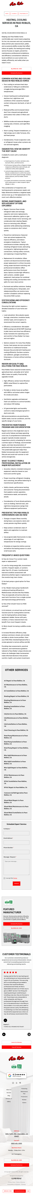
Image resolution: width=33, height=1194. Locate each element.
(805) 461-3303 (16, 1143)
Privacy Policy (11, 1182)
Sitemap (23, 1184)
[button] (28, 1191)
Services (9, 1092)
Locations (14, 13)
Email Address (8, 838)
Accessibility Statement (14, 1184)
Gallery (9, 1101)
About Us (8, 1089)
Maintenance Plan (24, 1092)
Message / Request (10, 857)
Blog (9, 1095)
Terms (15, 878)
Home (6, 13)
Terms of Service (20, 1182)
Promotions (24, 1096)
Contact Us (9, 1098)
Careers (24, 1102)
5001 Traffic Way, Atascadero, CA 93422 (16, 1135)
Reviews (24, 1099)
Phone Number (9, 847)
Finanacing (24, 1088)
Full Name (7, 829)
